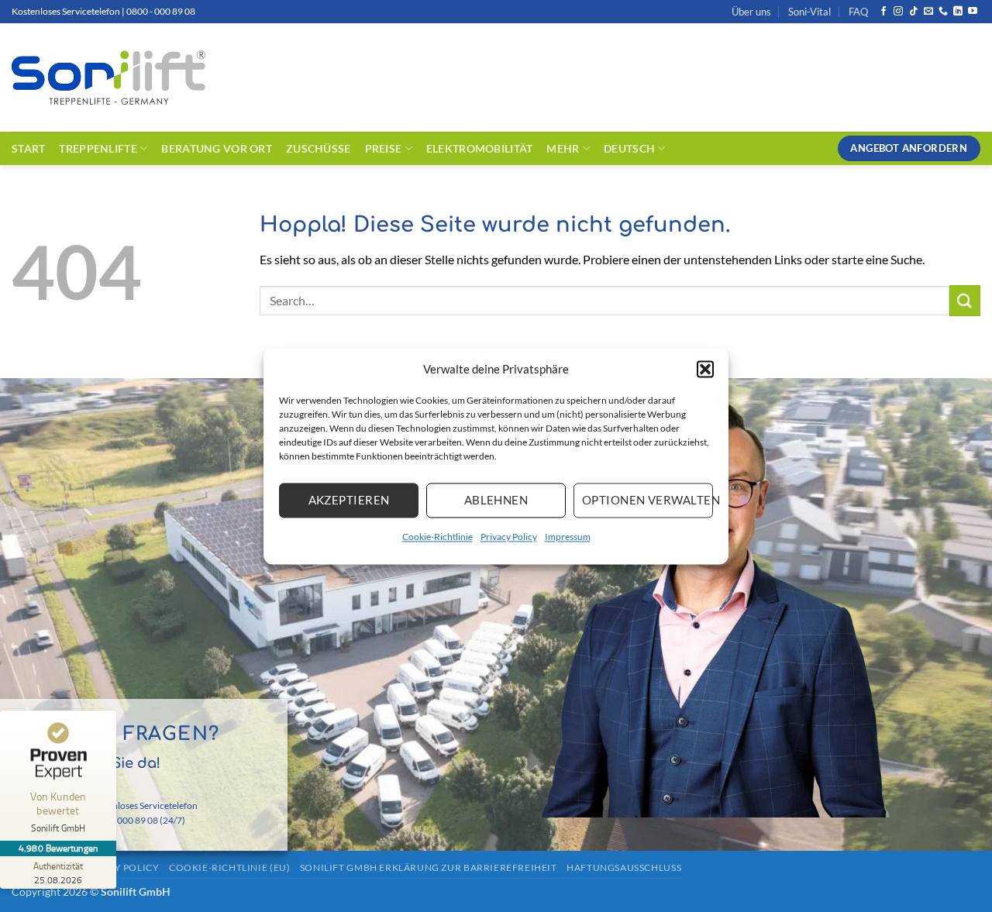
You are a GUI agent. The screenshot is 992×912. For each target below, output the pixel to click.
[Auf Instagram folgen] (898, 11)
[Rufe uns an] (943, 11)
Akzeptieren (349, 500)
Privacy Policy (508, 536)
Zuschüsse (318, 148)
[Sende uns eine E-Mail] (928, 11)
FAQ (858, 11)
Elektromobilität (479, 148)
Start (28, 148)
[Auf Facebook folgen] (883, 11)
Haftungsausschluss (624, 867)
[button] (705, 369)
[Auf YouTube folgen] (972, 11)
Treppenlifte (97, 148)
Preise (383, 148)
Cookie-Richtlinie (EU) (229, 867)
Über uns (751, 11)
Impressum (568, 536)
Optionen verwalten (647, 500)
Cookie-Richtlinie (437, 536)
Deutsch (629, 148)
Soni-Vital (809, 11)
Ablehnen (496, 500)
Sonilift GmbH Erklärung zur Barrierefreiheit (428, 867)
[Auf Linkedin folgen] (958, 11)
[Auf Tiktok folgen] (913, 11)
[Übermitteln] (964, 300)
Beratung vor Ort (216, 148)
